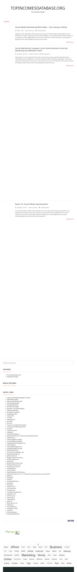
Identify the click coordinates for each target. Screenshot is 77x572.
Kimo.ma (9, 423)
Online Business (41, 30)
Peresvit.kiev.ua (12, 507)
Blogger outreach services (15, 458)
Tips (28, 563)
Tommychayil (11, 499)
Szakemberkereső (12, 405)
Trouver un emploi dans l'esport (16, 425)
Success (15, 563)
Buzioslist (10, 483)
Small (60, 559)
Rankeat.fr (10, 477)
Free (5, 551)
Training (35, 563)
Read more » (70, 42)
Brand (40, 547)
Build (46, 547)
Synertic (9, 479)
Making (67, 551)
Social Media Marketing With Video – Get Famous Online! (41, 27)
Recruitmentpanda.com (14, 375)
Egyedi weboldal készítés (14, 401)
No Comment (30, 30)
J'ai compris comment (13, 412)
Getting (17, 551)
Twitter (42, 563)
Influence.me (11, 496)
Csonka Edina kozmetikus (14, 441)
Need (54, 555)
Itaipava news (11, 487)
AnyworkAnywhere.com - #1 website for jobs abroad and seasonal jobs (28, 474)
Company (66, 547)
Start (66, 559)
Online (7, 559)
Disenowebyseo (12, 512)
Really (25, 559)
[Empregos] (12, 531)
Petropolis (10, 485)
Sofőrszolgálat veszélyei (14, 439)
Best (34, 547)
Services (54, 559)
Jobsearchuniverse (12, 450)
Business (56, 547)
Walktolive (10, 432)
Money (41, 555)
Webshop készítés (12, 410)
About (6, 547)
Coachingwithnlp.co (13, 481)
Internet (39, 551)
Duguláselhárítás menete (14, 448)
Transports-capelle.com (14, 492)
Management (8, 555)
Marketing (28, 555)
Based (23, 547)
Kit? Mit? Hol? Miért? (13, 407)
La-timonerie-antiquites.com (15, 452)
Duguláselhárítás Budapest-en (16, 443)
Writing (69, 563)
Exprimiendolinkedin (13, 514)
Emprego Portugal (12, 377)
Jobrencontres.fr (12, 456)
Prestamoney (11, 490)
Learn (54, 551)
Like (60, 551)
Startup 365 (10, 416)
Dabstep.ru (10, 505)
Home (30, 551)
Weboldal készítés (12, 399)
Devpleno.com (11, 494)
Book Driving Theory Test (15, 463)
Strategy (6, 563)
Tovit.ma (9, 418)
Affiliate (15, 547)
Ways (57, 563)
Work (62, 563)
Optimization (17, 559)
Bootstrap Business (13, 459)
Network (62, 555)
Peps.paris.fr (11, 497)
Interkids (10, 510)
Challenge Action (12, 414)
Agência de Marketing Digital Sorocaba (18, 398)
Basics (29, 547)
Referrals (39, 559)
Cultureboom (11, 438)
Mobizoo (9, 476)
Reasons (31, 559)
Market (17, 555)
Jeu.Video (10, 421)
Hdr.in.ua (9, 501)
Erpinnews (10, 461)
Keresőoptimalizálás (13, 403)
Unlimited (49, 563)
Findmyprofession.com (14, 465)
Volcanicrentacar (12, 430)
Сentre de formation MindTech (16, 427)
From (10, 551)
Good (23, 551)
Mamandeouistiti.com (13, 454)
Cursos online (11, 470)
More (49, 555)
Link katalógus (11, 445)
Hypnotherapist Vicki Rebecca (16, 472)
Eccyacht (9, 428)
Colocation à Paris (12, 508)
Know (48, 551)
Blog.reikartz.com (12, 503)
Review (47, 559)
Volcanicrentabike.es (13, 434)
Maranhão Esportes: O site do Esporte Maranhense (22, 436)
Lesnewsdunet (11, 488)
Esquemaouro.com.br (13, 467)
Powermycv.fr (11, 419)
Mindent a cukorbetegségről (15, 408)
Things (22, 563)
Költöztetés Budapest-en (14, 447)
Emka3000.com (11, 468)
